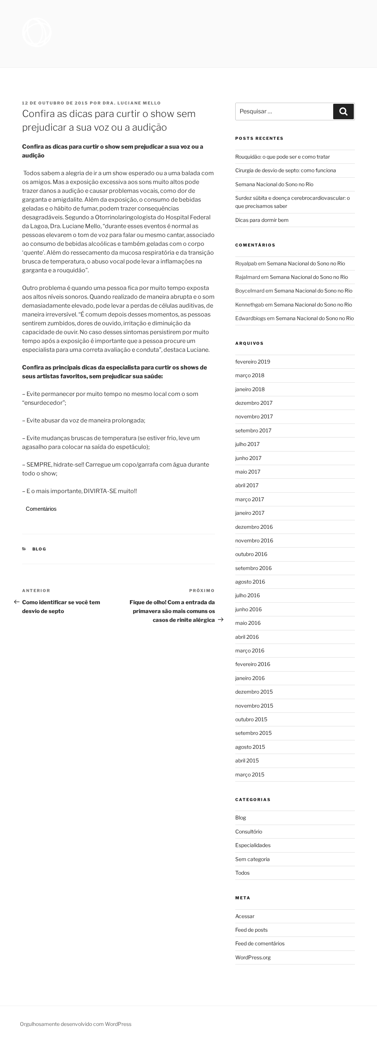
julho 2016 (247, 595)
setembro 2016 (253, 568)
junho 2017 (248, 458)
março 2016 (249, 650)
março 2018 (249, 375)
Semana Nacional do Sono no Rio (274, 184)
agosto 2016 (250, 581)
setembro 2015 (253, 733)
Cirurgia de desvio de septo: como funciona (285, 170)
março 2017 (249, 499)
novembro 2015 (254, 705)
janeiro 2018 (250, 389)
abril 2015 (247, 760)
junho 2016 (248, 609)
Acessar (244, 916)
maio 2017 (247, 471)
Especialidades (253, 845)
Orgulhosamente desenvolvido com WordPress (75, 1024)
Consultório (248, 831)
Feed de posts (251, 930)
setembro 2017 (253, 430)
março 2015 (249, 774)
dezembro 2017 (253, 403)
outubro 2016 (251, 554)
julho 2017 (247, 444)
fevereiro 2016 (252, 664)
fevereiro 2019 (252, 361)
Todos (242, 873)
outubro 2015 (251, 719)
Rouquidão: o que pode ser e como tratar (282, 156)
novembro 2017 (254, 416)
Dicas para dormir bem (262, 220)
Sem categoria (252, 859)
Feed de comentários (260, 943)
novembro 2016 (254, 540)
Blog (39, 549)
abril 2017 (246, 485)
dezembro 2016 (254, 527)
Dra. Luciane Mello (132, 103)
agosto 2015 (250, 747)
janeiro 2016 (250, 678)
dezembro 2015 (254, 691)
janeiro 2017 (249, 513)
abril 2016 (247, 637)
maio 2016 (248, 623)
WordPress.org (253, 957)
